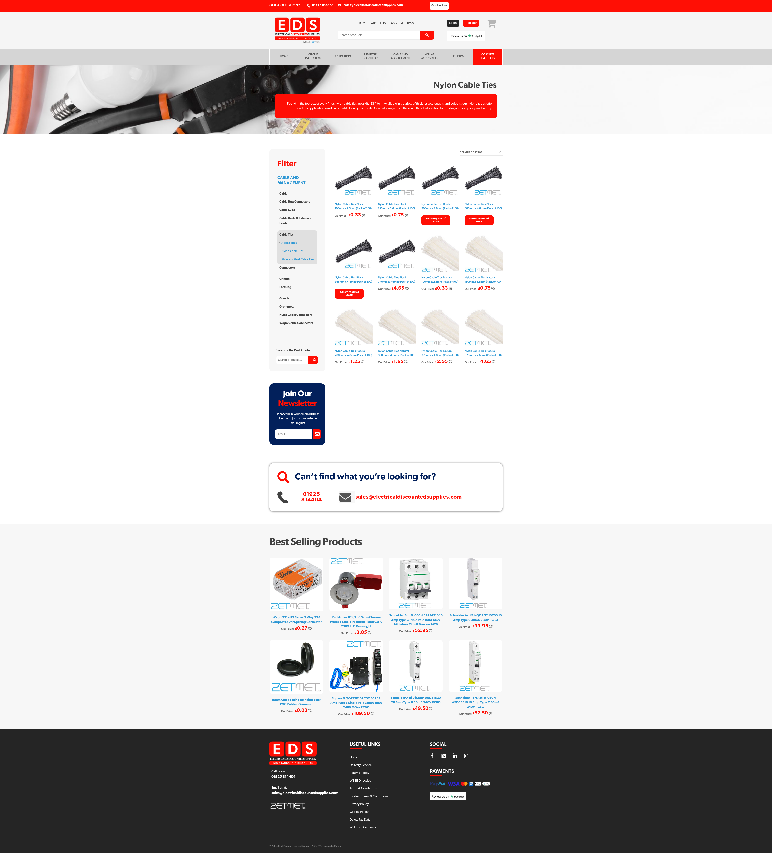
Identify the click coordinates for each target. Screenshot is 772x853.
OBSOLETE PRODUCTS (488, 56)
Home (362, 23)
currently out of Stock (436, 220)
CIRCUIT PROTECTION (313, 56)
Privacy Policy (359, 804)
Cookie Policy (359, 812)
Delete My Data (360, 819)
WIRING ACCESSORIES (429, 56)
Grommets (286, 306)
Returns (407, 23)
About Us (378, 23)
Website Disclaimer (363, 827)
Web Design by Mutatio (330, 846)
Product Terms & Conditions (369, 796)
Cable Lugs (287, 210)
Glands (284, 298)
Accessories (289, 243)
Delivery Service (361, 765)
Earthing (285, 287)
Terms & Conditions (363, 788)
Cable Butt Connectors (294, 201)
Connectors (287, 267)
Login (453, 23)
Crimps (284, 279)
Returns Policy (359, 773)
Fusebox (458, 56)
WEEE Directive (360, 780)
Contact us (439, 5)
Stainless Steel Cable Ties (297, 259)
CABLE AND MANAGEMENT (400, 56)
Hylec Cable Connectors (295, 315)
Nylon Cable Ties (292, 251)
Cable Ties (286, 234)
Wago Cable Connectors (296, 323)
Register (471, 23)
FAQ (393, 23)
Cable (283, 193)
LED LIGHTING (342, 56)
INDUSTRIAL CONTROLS (371, 56)
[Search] (427, 35)
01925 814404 (323, 5)
